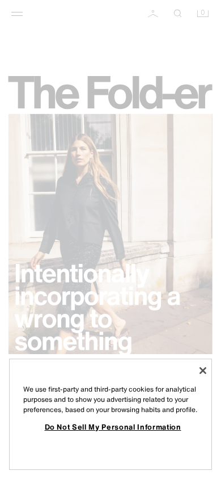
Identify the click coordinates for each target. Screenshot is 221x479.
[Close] (203, 370)
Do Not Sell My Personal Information (113, 426)
